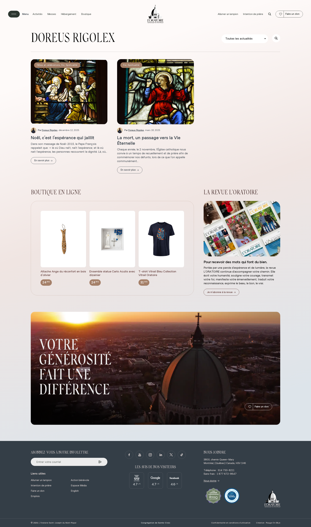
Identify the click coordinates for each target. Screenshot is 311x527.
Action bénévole (80, 480)
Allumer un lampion (228, 14)
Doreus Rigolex (49, 130)
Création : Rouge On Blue (268, 523)
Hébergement (68, 14)
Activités (37, 14)
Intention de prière (253, 14)
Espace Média (79, 485)
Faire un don (262, 406)
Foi (62, 65)
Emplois (35, 496)
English (75, 491)
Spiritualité (71, 65)
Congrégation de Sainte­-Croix (155, 523)
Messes (51, 14)
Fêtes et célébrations (48, 65)
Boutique (86, 14)
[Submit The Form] (100, 462)
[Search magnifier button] (269, 14)
